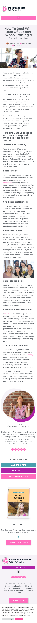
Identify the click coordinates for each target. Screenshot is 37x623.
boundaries (7, 183)
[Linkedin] (24, 449)
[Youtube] (18, 449)
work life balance (18, 476)
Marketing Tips (18, 465)
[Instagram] (15, 449)
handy (30, 355)
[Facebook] (12, 449)
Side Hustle (26, 44)
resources (8, 314)
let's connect (18, 567)
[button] (18, 17)
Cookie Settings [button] (8, 619)
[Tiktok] (21, 449)
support (6, 88)
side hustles (18, 470)
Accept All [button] (19, 619)
